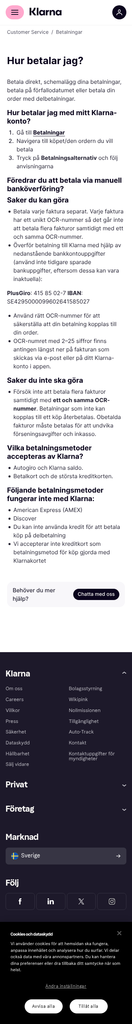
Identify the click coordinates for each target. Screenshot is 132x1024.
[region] (66, 973)
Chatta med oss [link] (96, 594)
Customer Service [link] (28, 32)
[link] (49, 132)
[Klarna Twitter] (81, 901)
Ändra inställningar (65, 986)
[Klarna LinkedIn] (50, 901)
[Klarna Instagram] (111, 901)
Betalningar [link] (69, 32)
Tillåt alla (88, 1006)
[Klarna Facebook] (20, 901)
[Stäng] (119, 933)
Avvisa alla (43, 1006)
